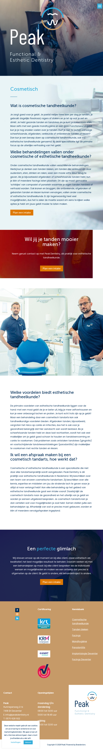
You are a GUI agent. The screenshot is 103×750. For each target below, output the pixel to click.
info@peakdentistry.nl (17, 714)
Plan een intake (22, 212)
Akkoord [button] (28, 742)
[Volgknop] (17, 610)
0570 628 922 (13, 718)
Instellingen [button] (15, 742)
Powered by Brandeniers (76, 745)
